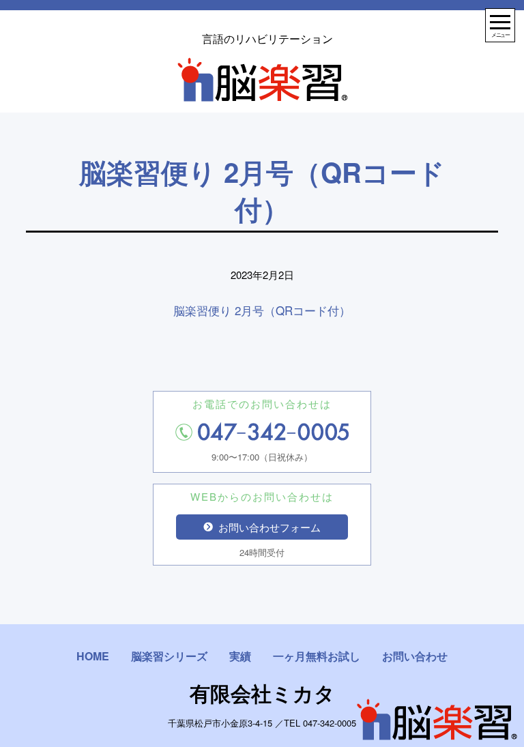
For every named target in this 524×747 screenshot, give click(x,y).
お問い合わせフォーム (269, 527)
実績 (240, 656)
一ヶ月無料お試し (316, 656)
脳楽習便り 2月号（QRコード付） (262, 310)
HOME (92, 656)
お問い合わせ (415, 656)
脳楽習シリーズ (169, 656)
